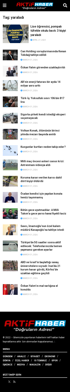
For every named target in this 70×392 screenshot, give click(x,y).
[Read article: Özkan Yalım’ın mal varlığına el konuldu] (10, 289)
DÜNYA (6, 360)
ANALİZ (21, 356)
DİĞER (48, 364)
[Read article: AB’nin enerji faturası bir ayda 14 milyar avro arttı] (10, 85)
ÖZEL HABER (22, 360)
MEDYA (21, 364)
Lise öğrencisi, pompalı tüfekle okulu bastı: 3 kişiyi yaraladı (48, 31)
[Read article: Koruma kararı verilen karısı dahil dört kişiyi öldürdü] (10, 181)
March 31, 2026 (30, 60)
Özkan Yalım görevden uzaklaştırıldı (43, 67)
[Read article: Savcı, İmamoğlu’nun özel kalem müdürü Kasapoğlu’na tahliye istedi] (10, 229)
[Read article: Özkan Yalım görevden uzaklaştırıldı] (10, 71)
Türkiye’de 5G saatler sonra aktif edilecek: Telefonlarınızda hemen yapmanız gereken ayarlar (41, 246)
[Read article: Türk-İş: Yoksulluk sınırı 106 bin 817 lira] (10, 101)
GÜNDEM (8, 356)
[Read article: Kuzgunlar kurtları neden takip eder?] (10, 150)
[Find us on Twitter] (9, 382)
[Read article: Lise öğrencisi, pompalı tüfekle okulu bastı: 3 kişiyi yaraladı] (16, 34)
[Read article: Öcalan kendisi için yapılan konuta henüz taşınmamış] (10, 197)
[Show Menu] (4, 5)
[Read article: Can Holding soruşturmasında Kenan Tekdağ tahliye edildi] (10, 55)
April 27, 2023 (39, 40)
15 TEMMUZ (40, 360)
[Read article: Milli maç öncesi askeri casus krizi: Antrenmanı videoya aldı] (10, 165)
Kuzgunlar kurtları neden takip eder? (43, 146)
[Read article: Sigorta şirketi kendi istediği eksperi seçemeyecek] (10, 118)
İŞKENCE (7, 364)
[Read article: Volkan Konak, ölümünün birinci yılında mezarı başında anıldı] (10, 134)
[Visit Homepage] (34, 5)
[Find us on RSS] (14, 382)
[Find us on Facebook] (4, 382)
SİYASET (35, 356)
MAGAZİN (35, 364)
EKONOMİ (50, 356)
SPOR (55, 360)
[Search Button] (65, 5)
